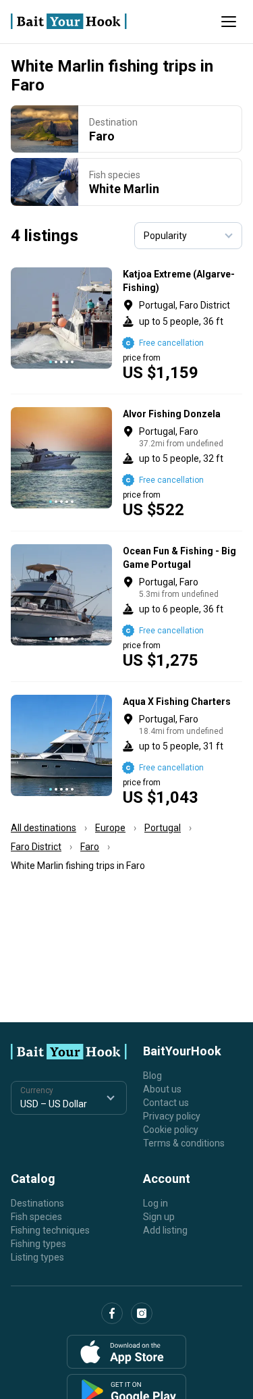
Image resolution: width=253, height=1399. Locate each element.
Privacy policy (171, 1116)
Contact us (166, 1102)
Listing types (37, 1257)
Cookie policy (170, 1129)
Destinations (37, 1203)
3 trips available (182, 324)
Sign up (159, 1216)
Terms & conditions (184, 1143)
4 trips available (182, 462)
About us (162, 1089)
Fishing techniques (50, 1230)
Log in (155, 1203)
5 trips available (182, 606)
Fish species (36, 1216)
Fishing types (38, 1243)
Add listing (165, 1230)
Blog (152, 1075)
